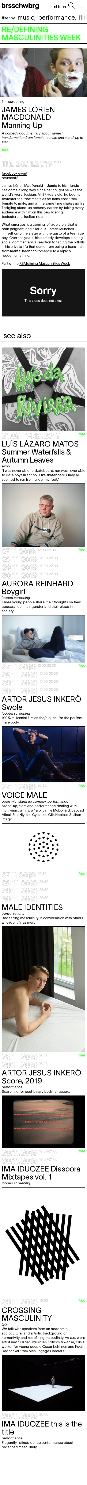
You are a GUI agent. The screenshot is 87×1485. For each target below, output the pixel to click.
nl (55, 6)
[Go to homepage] (21, 6)
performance (56, 17)
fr (59, 6)
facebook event (14, 173)
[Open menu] (81, 6)
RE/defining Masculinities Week (44, 263)
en (63, 6)
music (26, 17)
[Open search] (71, 6)
